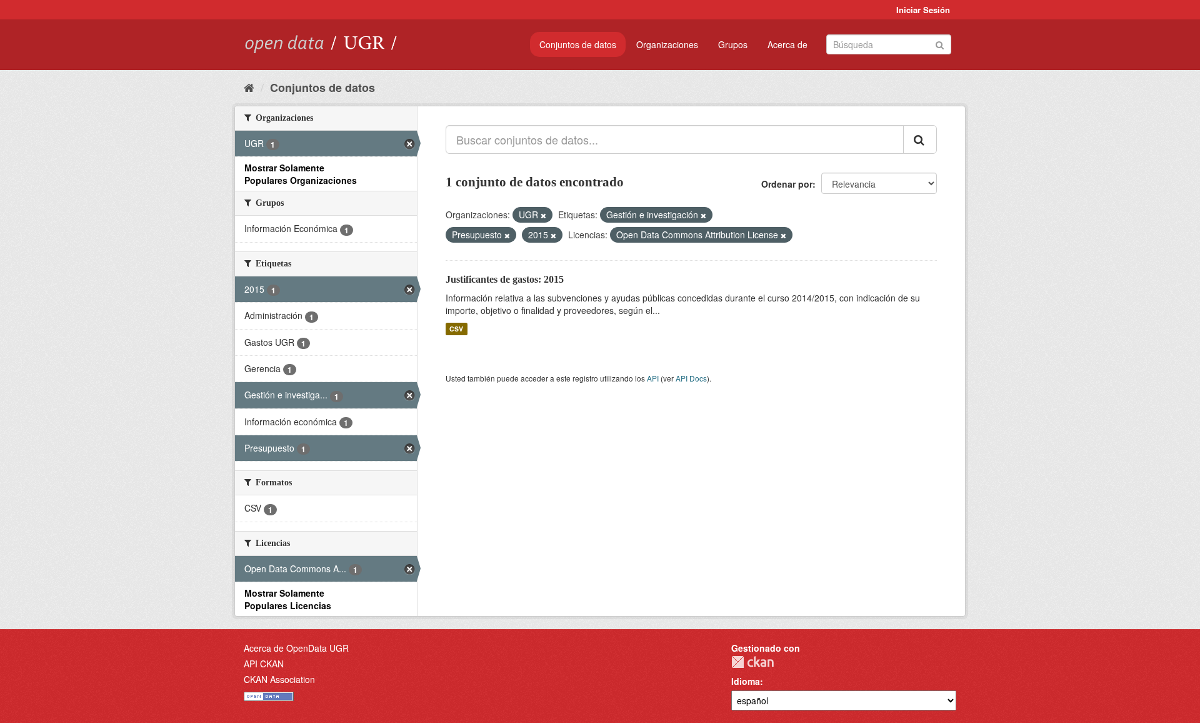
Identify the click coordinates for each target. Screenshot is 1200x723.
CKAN (752, 662)
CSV (456, 328)
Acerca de (788, 44)
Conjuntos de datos (577, 44)
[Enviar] (939, 43)
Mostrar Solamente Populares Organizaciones (300, 173)
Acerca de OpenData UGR (296, 648)
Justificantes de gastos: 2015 (505, 279)
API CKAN (264, 663)
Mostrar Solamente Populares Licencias (287, 599)
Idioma (745, 681)
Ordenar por (786, 184)
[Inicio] (249, 87)
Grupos (733, 44)
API (653, 378)
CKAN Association (279, 679)
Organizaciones (667, 44)
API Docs (691, 378)
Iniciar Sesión (923, 10)
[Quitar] (543, 215)
